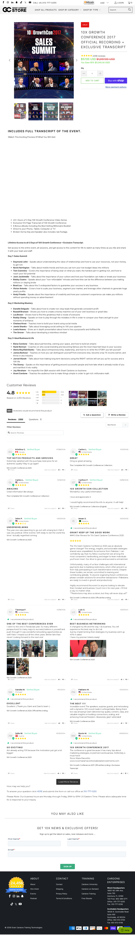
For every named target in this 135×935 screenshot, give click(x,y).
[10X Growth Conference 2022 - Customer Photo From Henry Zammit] (73, 394)
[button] (70, 10)
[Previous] (10, 60)
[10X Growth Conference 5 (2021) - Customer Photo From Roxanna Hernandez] (82, 394)
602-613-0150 (119, 920)
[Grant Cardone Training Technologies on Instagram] (7, 2)
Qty (82, 68)
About (32, 884)
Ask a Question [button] (93, 415)
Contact (59, 884)
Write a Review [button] (118, 415)
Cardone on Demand (90, 889)
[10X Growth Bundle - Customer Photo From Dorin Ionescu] (92, 394)
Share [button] (12, 470)
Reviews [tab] (12, 419)
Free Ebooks (87, 898)
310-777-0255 (90, 791)
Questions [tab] (33, 419)
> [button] (68, 782)
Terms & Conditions (64, 898)
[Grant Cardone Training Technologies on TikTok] (21, 2)
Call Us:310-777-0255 (45, 3)
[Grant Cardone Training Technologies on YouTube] (29, 2)
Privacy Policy (61, 894)
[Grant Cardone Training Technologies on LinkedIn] (12, 2)
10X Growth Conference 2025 (19, 468)
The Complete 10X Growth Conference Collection (91, 465)
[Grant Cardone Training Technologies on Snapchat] (16, 2)
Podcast (33, 898)
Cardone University (89, 884)
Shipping (59, 889)
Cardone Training (89, 894)
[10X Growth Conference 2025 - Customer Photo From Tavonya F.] (102, 394)
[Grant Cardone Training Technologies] (15, 9)
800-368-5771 (121, 899)
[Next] (76, 60)
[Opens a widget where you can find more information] (125, 930)
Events (33, 894)
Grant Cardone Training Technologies (27, 927)
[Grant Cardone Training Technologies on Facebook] (3, 2)
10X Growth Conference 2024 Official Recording (90, 598)
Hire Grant (34, 889)
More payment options (115, 87)
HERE (39, 791)
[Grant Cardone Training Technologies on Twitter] (25, 2)
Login (120, 3)
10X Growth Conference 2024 (82, 721)
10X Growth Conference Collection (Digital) (88, 506)
